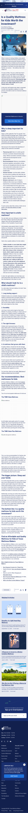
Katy (2, 783)
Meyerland (3, 788)
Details (18, 772)
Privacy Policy (4, 810)
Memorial (3, 785)
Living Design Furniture (18, 810)
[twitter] (23, 32)
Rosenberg (4, 793)
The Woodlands (5, 796)
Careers (17, 790)
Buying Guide (4, 756)
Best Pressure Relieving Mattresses (12, 576)
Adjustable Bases (7, 574)
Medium (17, 753)
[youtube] (10, 741)
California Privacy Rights (20, 793)
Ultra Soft (17, 748)
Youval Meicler (10, 28)
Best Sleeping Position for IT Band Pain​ (13, 567)
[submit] (22, 715)
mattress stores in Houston (16, 554)
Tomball (3, 798)
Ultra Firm (17, 761)
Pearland (3, 790)
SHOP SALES (14, 776)
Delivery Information (19, 796)
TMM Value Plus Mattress (16, 334)
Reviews (17, 788)
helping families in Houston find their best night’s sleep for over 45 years (13, 383)
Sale (2, 761)
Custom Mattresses (6, 753)
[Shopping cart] (25, 10)
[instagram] (7, 741)
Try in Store (4, 758)
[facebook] (26, 32)
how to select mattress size (15, 363)
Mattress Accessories (6, 751)
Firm (16, 758)
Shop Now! (14, 6)
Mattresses (4, 748)
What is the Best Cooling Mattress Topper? (14, 580)
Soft (16, 751)
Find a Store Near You (14, 121)
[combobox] (23, 1)
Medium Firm (18, 756)
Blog (16, 785)
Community (17, 783)
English (21, 1)
